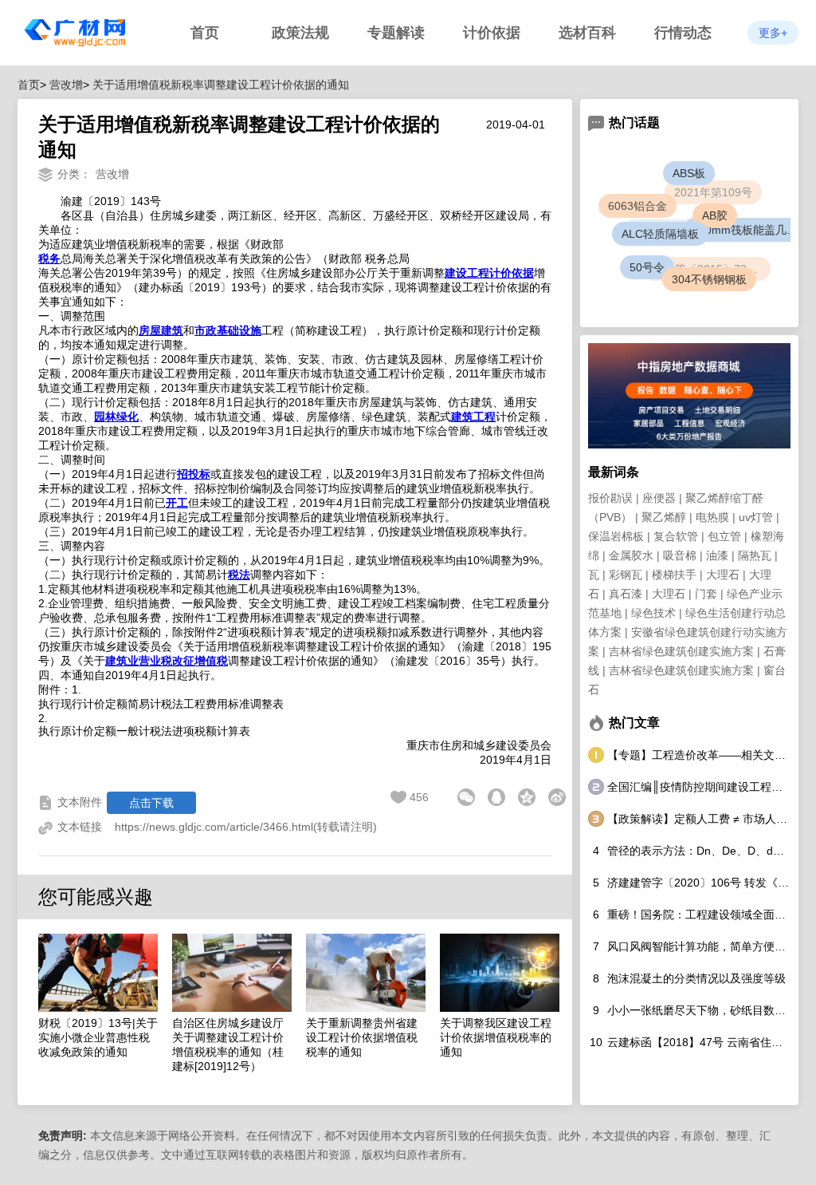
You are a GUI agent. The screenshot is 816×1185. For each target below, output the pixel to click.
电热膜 (712, 517)
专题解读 (396, 33)
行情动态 (683, 33)
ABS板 (692, 176)
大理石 (723, 574)
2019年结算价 (657, 221)
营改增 (66, 84)
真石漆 (625, 593)
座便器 (659, 498)
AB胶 (724, 225)
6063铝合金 (637, 205)
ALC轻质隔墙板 (670, 244)
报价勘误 (610, 498)
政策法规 (300, 33)
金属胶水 (631, 555)
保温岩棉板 (616, 536)
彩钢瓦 (625, 574)
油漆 (717, 555)
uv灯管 (756, 517)
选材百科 (587, 33)
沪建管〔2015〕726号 (699, 260)
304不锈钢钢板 (711, 281)
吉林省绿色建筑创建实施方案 (681, 651)
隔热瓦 (754, 555)
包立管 (724, 536)
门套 (706, 593)
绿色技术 (653, 612)
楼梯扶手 (674, 574)
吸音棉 (679, 555)
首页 (204, 33)
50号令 (648, 269)
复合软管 (675, 536)
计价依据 (491, 33)
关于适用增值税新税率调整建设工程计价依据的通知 (220, 84)
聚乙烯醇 (663, 517)
